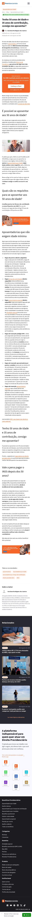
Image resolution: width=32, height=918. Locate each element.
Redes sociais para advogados (10, 865)
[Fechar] (2, 913)
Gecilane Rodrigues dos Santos (17, 31)
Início (3, 12)
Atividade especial (7, 844)
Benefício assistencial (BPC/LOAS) (12, 846)
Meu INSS (4, 849)
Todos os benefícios (7, 826)
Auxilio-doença (6, 806)
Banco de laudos (6, 867)
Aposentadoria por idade (9, 803)
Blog (7, 12)
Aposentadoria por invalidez (10, 811)
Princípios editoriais (8, 884)
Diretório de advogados (9, 872)
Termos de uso (6, 889)
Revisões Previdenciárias (9, 857)
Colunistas (5, 837)
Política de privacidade (8, 892)
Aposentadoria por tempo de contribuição (14, 808)
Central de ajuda (6, 887)
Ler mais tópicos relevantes (16, 717)
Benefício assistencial (8, 814)
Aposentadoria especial (9, 819)
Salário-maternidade (8, 816)
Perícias (4, 851)
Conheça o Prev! (16, 86)
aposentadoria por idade (15, 163)
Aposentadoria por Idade (17, 12)
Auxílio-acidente (7, 824)
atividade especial (11, 312)
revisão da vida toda (24, 104)
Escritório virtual (7, 875)
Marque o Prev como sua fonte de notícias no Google (17, 14)
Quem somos (6, 882)
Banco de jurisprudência (9, 870)
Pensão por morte (7, 821)
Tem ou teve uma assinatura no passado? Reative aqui (12, 756)
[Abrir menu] (28, 3)
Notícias (4, 834)
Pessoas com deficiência (9, 854)
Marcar (28, 915)
